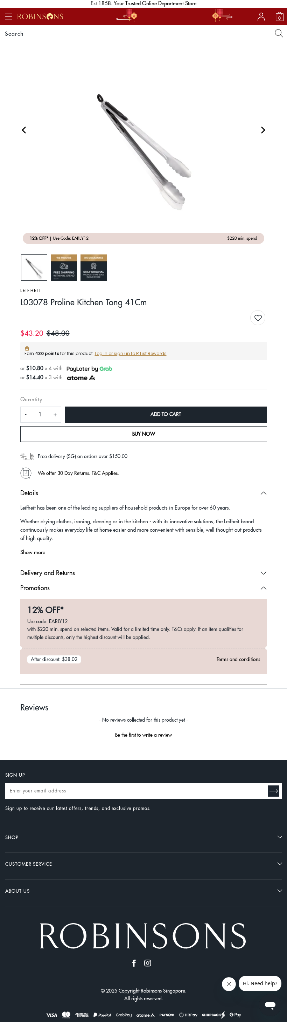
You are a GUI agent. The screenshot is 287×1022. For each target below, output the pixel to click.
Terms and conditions (238, 659)
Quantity (31, 399)
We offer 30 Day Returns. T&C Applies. (78, 473)
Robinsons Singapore (163, 990)
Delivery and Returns (47, 573)
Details (29, 493)
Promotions (35, 588)
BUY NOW (143, 433)
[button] (263, 318)
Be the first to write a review (143, 735)
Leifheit (30, 290)
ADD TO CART (165, 414)
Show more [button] (32, 552)
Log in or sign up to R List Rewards (131, 353)
